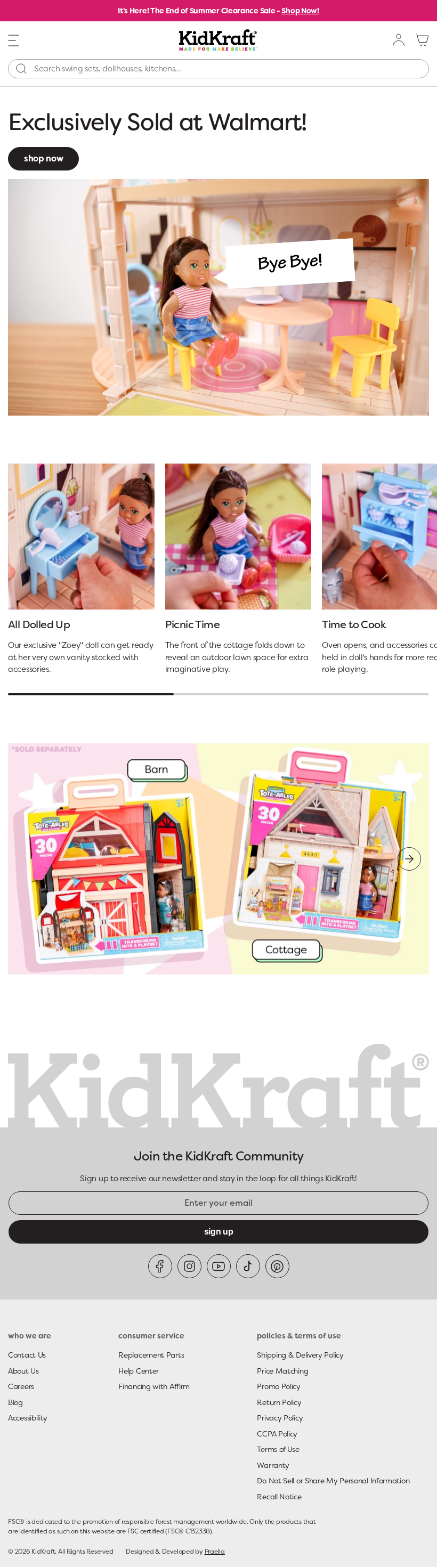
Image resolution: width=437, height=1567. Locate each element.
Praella (215, 1551)
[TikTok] (248, 1266)
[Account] (399, 40)
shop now (43, 158)
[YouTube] (219, 1266)
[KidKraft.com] (218, 40)
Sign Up (218, 1231)
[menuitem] (399, 40)
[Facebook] (160, 1266)
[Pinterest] (277, 1266)
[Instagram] (189, 1266)
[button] (14, 39)
